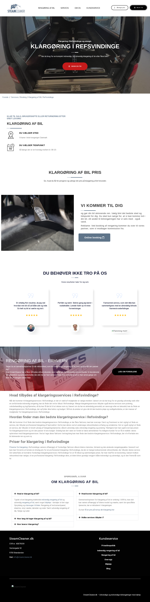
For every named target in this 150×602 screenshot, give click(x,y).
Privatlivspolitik (108, 545)
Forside (5, 97)
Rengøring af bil (46, 8)
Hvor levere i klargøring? (28, 524)
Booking (23, 97)
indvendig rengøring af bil (52, 500)
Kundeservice (93, 8)
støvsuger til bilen (32, 505)
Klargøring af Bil (34, 97)
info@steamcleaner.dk (23, 557)
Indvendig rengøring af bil (108, 550)
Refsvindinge (48, 97)
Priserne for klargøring (18, 447)
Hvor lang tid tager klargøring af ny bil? (34, 519)
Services (65, 8)
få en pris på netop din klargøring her (99, 510)
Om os (78, 8)
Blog (108, 568)
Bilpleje (108, 564)
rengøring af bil (69, 366)
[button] (43, 494)
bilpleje (48, 502)
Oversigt (108, 559)
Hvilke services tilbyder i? (92, 517)
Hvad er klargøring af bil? (28, 494)
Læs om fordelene (127, 372)
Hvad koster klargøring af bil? (94, 494)
